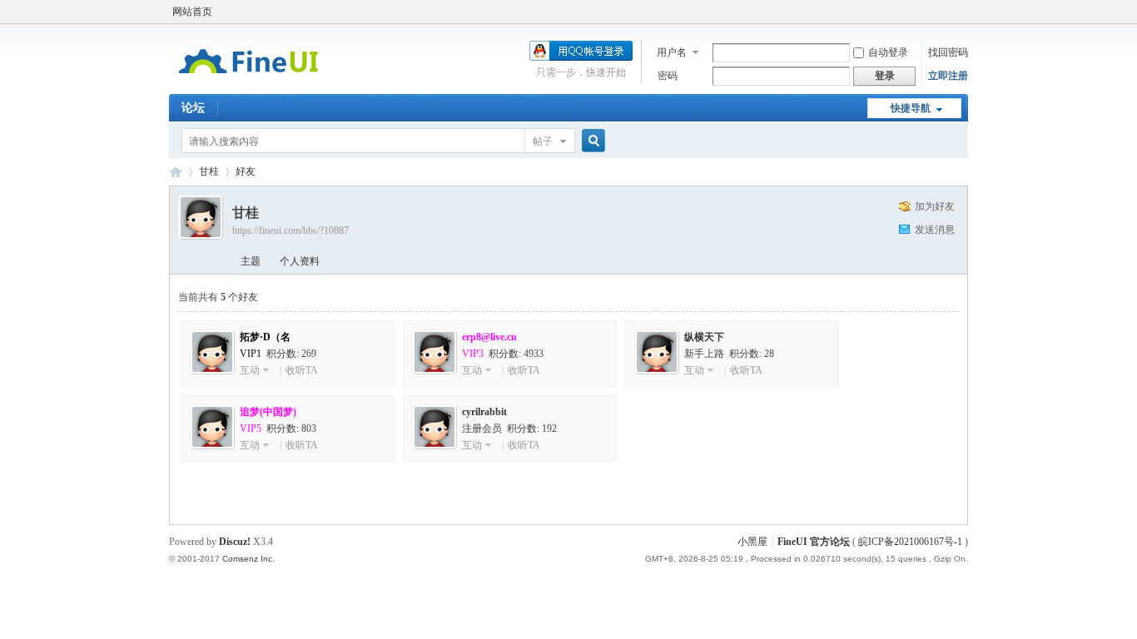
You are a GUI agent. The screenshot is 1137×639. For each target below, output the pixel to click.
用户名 (672, 52)
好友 (246, 171)
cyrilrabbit (484, 412)
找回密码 (948, 52)
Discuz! (235, 541)
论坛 (193, 108)
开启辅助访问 (964, 11)
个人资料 (300, 261)
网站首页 (192, 11)
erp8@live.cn (489, 337)
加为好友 (935, 206)
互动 (250, 370)
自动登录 (888, 52)
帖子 (543, 141)
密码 (668, 76)
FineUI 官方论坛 (175, 172)
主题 (251, 261)
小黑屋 (752, 541)
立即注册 (948, 76)
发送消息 (935, 229)
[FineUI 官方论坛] (248, 84)
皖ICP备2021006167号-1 (910, 541)
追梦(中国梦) (268, 412)
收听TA (301, 370)
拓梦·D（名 (265, 337)
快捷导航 (911, 108)
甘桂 (209, 171)
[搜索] (591, 141)
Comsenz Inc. (248, 558)
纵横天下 (704, 337)
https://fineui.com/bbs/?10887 (290, 230)
